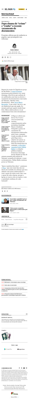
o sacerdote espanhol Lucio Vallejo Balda (18, 147)
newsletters (4, 314)
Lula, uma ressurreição (11, 285)
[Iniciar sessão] (26, 9)
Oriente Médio (20, 17)
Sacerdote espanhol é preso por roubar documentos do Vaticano (18, 200)
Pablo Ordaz (14, 50)
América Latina (5, 17)
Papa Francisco (8, 219)
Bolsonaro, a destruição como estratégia (15, 282)
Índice (17, 388)
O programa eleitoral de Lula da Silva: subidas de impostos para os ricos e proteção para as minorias (14, 289)
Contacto (4, 385)
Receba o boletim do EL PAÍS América (12, 188)
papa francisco (5, 21)
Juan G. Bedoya (13, 212)
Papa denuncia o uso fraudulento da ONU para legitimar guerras (5, 147)
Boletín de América (6, 317)
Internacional (7, 14)
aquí (23, 229)
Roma (2, 219)
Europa (14, 17)
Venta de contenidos (11, 385)
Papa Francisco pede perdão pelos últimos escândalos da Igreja (5, 129)
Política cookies (23, 385)
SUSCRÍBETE (21, 9)
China (26, 17)
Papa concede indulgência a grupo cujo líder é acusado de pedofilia (5, 120)
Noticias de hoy (22, 388)
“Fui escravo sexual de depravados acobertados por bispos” (19, 209)
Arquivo (3, 330)
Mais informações (4, 226)
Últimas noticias (6, 279)
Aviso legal (17, 385)
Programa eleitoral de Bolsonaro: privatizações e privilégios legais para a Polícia (13, 294)
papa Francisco (17, 91)
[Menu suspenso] (2, 9)
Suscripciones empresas (9, 388)
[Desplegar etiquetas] (27, 219)
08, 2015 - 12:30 (16, 52)
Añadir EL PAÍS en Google (9, 60)
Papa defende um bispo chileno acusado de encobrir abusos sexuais (5, 138)
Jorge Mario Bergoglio (18, 219)
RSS (15, 388)
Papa (4, 168)
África (10, 17)
